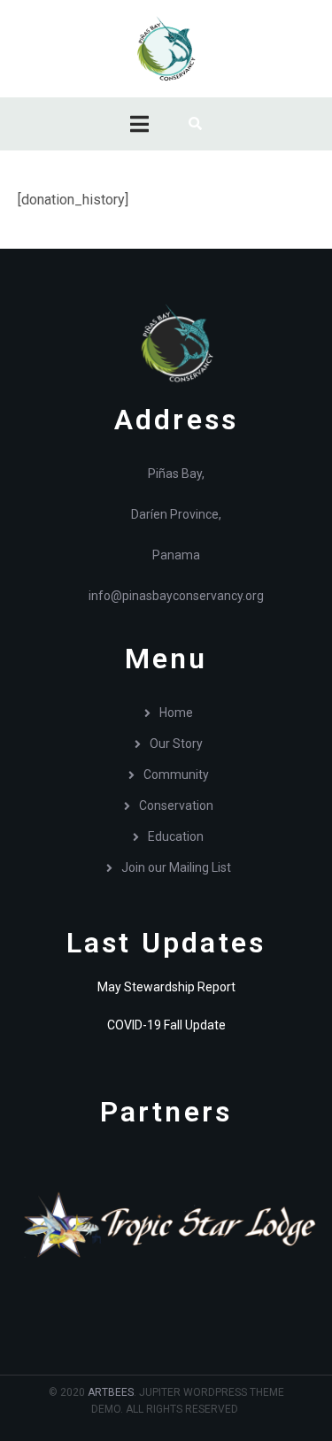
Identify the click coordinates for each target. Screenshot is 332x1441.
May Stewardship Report (166, 987)
